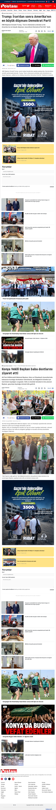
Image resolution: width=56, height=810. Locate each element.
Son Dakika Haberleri (47, 792)
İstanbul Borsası (32, 788)
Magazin (49, 10)
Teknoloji (35, 10)
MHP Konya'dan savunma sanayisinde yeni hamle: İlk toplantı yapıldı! (37, 228)
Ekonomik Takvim (32, 796)
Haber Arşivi (45, 788)
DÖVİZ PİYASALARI (22, 1)
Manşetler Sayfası (32, 786)
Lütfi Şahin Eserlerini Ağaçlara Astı (33, 755)
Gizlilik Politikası (46, 784)
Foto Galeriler (31, 784)
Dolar (33, 5)
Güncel (15, 10)
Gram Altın (48, 5)
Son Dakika (3, 10)
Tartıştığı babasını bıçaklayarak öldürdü (34, 352)
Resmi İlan (9, 10)
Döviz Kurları (31, 790)
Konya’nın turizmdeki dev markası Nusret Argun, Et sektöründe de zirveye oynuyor (37, 200)
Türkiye (20, 10)
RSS (15, 805)
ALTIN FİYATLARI (31, 1)
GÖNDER (52, 186)
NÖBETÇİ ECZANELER (40, 1)
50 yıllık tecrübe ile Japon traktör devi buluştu (36, 213)
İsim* (3, 169)
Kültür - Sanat (18, 786)
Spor (44, 10)
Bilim (16, 790)
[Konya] (28, 281)
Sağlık (40, 10)
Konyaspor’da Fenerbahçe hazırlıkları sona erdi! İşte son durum (23, 334)
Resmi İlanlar (18, 782)
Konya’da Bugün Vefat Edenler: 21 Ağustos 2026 (36, 338)
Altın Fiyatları (31, 792)
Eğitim (16, 788)
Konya (24, 10)
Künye (43, 782)
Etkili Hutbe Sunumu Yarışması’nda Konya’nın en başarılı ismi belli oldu (38, 255)
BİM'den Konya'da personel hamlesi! (33, 241)
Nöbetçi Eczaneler (33, 798)
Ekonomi (30, 10)
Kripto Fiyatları (32, 794)
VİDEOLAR (14, 1)
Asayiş (2, 798)
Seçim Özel (17, 792)
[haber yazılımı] (49, 809)
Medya (16, 794)
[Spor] (28, 316)
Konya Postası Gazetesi (7, 13)
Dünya (15, 13)
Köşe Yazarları (32, 782)
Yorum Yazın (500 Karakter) (8, 174)
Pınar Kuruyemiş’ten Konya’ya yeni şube (15, 299)
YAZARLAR (8, 1)
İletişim (44, 786)
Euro (40, 5)
